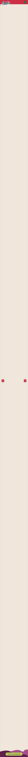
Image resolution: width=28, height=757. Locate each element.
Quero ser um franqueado (14, 754)
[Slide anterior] (3, 380)
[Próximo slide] (25, 380)
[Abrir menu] (25, 2)
